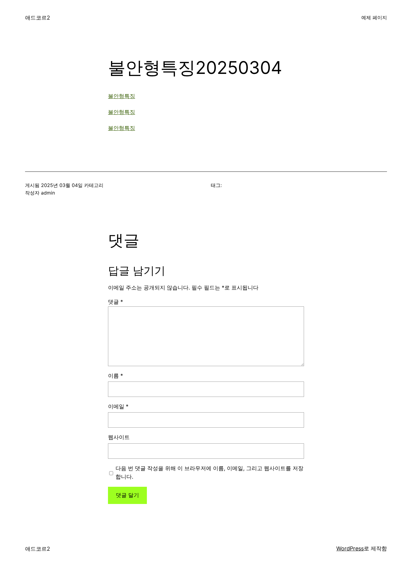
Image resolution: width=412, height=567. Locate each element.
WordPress (350, 548)
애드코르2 (37, 17)
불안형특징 (121, 96)
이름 (115, 375)
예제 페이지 (374, 17)
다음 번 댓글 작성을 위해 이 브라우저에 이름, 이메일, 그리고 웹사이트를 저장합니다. (209, 472)
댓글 (115, 302)
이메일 (118, 406)
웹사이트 (119, 437)
